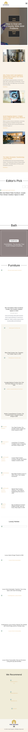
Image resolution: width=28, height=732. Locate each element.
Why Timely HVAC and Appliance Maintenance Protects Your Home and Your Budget (13, 76)
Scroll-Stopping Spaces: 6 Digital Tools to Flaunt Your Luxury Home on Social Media (14, 117)
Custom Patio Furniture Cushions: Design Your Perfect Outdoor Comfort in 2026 (19, 459)
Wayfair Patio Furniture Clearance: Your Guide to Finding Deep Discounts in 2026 (18, 491)
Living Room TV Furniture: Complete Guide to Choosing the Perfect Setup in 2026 (19, 444)
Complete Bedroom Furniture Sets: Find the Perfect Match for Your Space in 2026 (14, 384)
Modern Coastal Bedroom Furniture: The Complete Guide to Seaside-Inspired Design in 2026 (14, 415)
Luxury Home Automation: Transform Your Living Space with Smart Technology (14, 590)
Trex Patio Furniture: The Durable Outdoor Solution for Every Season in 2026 (18, 429)
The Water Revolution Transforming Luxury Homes (13, 157)
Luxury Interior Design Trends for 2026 (14, 555)
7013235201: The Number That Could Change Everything (14, 245)
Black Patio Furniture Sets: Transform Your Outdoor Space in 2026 (14, 353)
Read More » (5, 86)
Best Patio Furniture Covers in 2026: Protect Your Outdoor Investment (19, 475)
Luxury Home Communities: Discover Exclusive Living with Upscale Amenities (14, 660)
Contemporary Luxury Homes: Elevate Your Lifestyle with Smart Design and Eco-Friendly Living (14, 625)
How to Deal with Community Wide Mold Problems (14, 26)
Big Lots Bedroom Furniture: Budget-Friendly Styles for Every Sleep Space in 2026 (18, 506)
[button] (26, 3)
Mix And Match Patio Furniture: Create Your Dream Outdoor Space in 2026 (12, 194)
